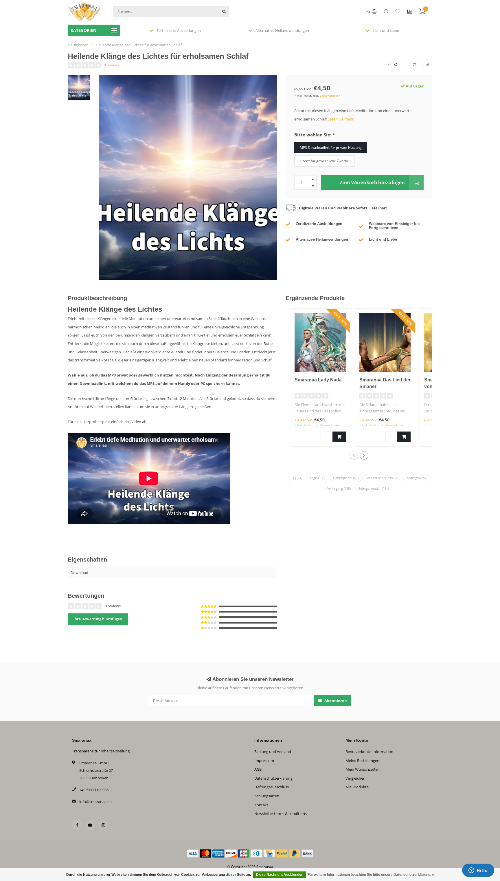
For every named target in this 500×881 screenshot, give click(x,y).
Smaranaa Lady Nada (318, 379)
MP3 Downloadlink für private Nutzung (331, 147)
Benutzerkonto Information (369, 751)
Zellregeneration (374, 488)
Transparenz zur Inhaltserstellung (101, 751)
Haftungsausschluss (271, 786)
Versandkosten (330, 96)
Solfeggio (417, 478)
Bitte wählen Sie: (314, 135)
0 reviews (111, 65)
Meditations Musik (382, 478)
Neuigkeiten (78, 44)
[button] (354, 455)
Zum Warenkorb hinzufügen (372, 182)
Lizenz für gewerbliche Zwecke (324, 160)
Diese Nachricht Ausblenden (279, 875)
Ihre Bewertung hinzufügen (97, 619)
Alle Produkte (357, 786)
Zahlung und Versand (272, 751)
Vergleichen (355, 778)
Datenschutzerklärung (273, 778)
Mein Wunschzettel (361, 769)
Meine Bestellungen (362, 760)
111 (295, 478)
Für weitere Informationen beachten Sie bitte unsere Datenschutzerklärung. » (371, 875)
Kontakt (261, 804)
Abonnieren (335, 700)
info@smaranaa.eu (95, 801)
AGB (258, 769)
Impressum (264, 760)
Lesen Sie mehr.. (341, 119)
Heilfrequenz (346, 478)
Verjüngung (339, 488)
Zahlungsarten (266, 795)
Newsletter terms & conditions (280, 813)
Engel (317, 478)
